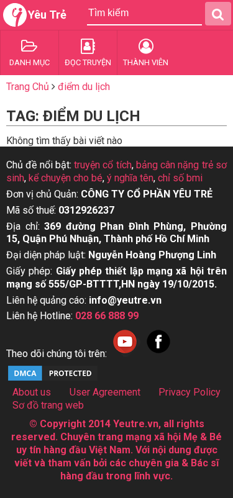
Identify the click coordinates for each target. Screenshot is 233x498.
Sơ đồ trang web (48, 405)
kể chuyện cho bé (66, 178)
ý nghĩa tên (130, 178)
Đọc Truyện (88, 62)
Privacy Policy (189, 392)
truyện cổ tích (103, 165)
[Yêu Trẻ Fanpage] (158, 354)
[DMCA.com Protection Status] (52, 379)
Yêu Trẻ (47, 14)
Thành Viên (145, 62)
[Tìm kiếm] (218, 13)
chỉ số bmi (180, 178)
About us (31, 392)
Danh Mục (29, 62)
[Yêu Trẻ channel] (124, 354)
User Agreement (105, 392)
